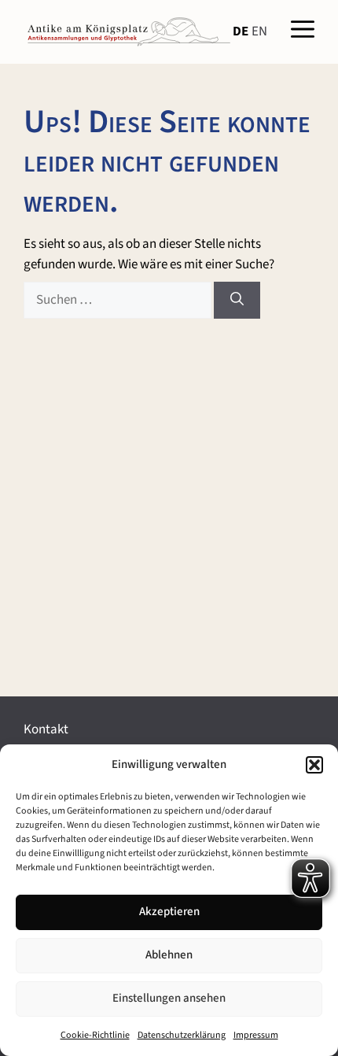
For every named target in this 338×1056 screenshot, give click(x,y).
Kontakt (46, 729)
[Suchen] (237, 300)
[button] (314, 765)
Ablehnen (169, 955)
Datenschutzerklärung (182, 1035)
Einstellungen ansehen (169, 998)
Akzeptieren (169, 911)
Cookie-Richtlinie (95, 1035)
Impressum (255, 1035)
